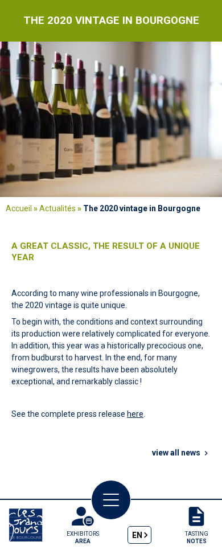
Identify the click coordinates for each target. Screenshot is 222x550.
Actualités (57, 208)
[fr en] (140, 525)
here (135, 413)
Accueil (19, 208)
